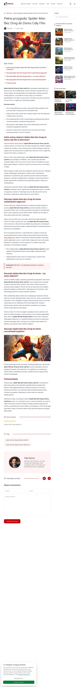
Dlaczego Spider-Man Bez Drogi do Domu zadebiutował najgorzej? (26, 73)
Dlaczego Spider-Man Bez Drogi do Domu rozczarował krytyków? (26, 79)
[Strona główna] (4, 13)
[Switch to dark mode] (74, 3)
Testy (47, 3)
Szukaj (56, 13)
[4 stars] (12, 421)
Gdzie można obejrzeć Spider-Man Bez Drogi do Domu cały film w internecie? (26, 68)
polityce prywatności (24, 674)
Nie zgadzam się (18, 678)
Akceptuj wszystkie (19, 682)
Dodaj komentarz (12, 521)
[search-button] (70, 4)
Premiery (53, 3)
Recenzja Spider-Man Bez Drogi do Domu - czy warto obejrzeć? (25, 76)
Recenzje (35, 3)
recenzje (6, 369)
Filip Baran (10, 28)
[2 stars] (7, 421)
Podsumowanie (11, 83)
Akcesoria (59, 3)
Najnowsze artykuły (26, 3)
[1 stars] (5, 421)
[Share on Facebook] (44, 478)
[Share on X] (49, 478)
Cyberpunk (41, 3)
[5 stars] (15, 421)
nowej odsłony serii (9, 237)
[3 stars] (10, 421)
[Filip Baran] (5, 28)
